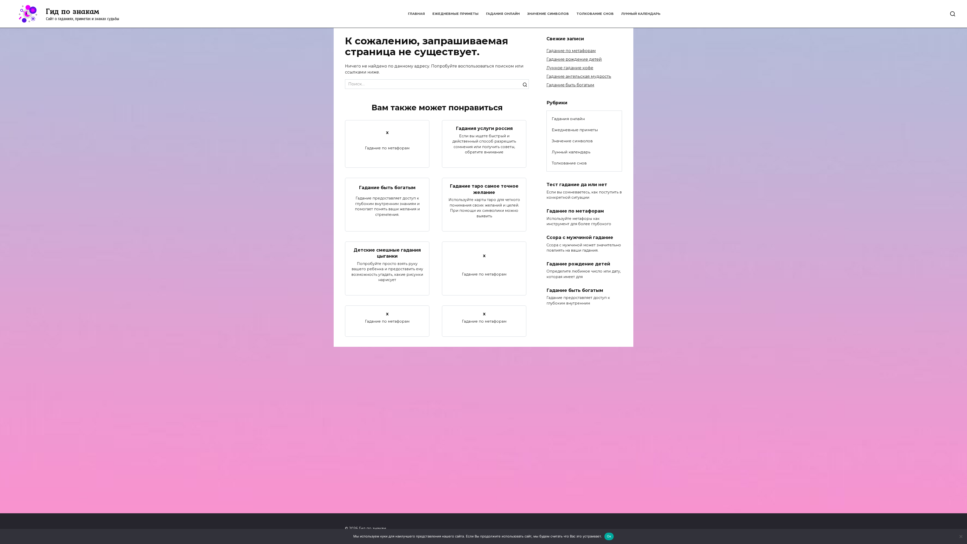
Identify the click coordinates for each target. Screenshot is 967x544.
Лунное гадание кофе (569, 67)
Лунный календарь (641, 14)
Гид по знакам (72, 11)
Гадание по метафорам (571, 50)
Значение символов (548, 14)
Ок (609, 536)
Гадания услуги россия (484, 128)
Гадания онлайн (503, 14)
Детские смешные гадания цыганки (387, 253)
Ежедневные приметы (455, 14)
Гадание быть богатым (387, 187)
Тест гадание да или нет (576, 184)
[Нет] (960, 536)
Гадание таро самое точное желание (484, 189)
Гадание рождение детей (574, 59)
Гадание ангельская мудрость (578, 76)
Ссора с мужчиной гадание (579, 237)
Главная (416, 14)
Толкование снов (595, 14)
